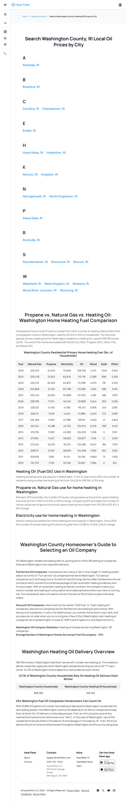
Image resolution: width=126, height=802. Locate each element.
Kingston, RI (49, 174)
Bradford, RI (31, 87)
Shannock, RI (60, 262)
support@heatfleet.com (58, 757)
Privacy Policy (73, 790)
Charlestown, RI (53, 109)
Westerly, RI (81, 284)
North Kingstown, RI (63, 196)
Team (79, 765)
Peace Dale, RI (32, 218)
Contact (28, 761)
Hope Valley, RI (33, 153)
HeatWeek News (84, 761)
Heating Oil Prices (38, 16)
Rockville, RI (31, 240)
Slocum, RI (80, 262)
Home (24, 16)
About (27, 757)
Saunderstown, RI (35, 262)
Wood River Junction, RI (40, 290)
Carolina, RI (31, 109)
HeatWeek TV (83, 757)
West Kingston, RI (56, 284)
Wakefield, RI (32, 284)
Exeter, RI (29, 131)
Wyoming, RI (69, 290)
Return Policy (39, 794)
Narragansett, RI (34, 196)
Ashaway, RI (31, 65)
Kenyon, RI (30, 174)
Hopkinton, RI (56, 153)
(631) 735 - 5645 (55, 761)
